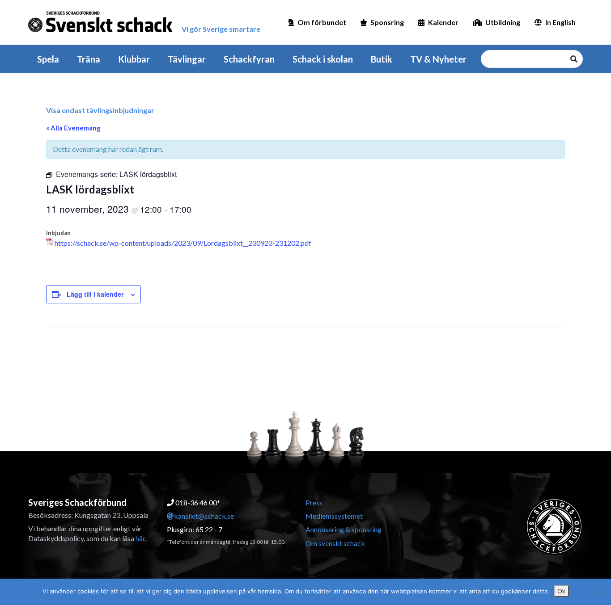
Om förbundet (321, 22)
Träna (88, 59)
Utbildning (502, 22)
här (140, 538)
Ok (561, 591)
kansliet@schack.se (204, 516)
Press (314, 502)
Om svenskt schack (335, 543)
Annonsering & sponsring (344, 529)
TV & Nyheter (438, 59)
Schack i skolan (323, 59)
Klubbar (134, 59)
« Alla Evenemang (73, 128)
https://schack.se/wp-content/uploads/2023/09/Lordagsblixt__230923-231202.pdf (183, 243)
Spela (48, 59)
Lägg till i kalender (95, 294)
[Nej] (599, 592)
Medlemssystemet (334, 516)
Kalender (443, 22)
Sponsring (387, 22)
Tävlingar (187, 59)
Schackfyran (249, 59)
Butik (381, 59)
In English (560, 22)
